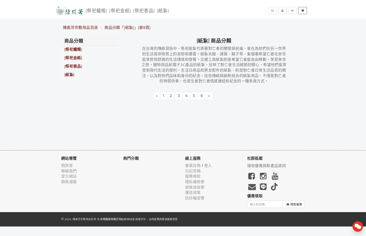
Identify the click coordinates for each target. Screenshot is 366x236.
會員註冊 (193, 166)
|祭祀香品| (144, 11)
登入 (208, 166)
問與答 (67, 166)
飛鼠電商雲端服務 (161, 219)
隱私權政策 (195, 182)
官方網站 (69, 176)
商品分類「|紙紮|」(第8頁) (127, 27)
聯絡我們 (69, 171)
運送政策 (193, 193)
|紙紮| (163, 11)
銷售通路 (69, 182)
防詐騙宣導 (195, 198)
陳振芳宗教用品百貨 (80, 27)
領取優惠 (296, 204)
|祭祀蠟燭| (96, 11)
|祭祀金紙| (120, 11)
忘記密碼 (193, 171)
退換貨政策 (195, 187)
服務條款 (193, 176)
